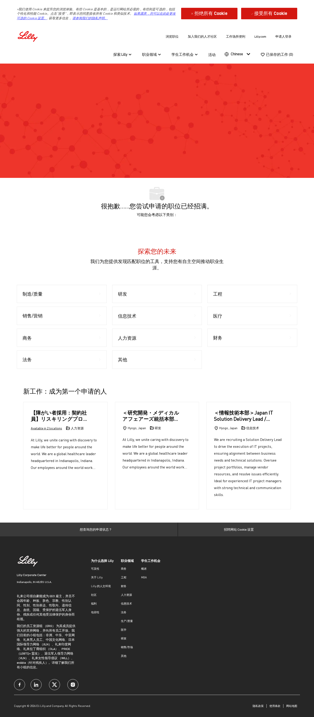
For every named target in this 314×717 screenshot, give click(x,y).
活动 (212, 55)
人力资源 (126, 595)
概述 (144, 568)
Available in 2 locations (46, 428)
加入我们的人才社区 (202, 36)
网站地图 (291, 706)
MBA (144, 577)
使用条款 (274, 706)
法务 (123, 612)
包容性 (95, 612)
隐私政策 (258, 706)
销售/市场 (127, 647)
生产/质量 (127, 621)
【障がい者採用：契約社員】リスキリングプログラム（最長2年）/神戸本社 (59, 415)
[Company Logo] (28, 36)
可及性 (95, 568)
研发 (123, 638)
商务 (123, 568)
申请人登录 (283, 36)
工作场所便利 (235, 36)
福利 (94, 603)
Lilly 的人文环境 (101, 586)
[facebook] (19, 684)
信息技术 (126, 603)
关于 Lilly (97, 577)
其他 (123, 656)
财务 (123, 586)
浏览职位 (172, 36)
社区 (94, 595)
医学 (123, 629)
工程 (123, 577)
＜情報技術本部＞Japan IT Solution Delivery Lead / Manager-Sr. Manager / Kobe (243, 415)
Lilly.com (260, 36)
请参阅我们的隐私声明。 (90, 18)
